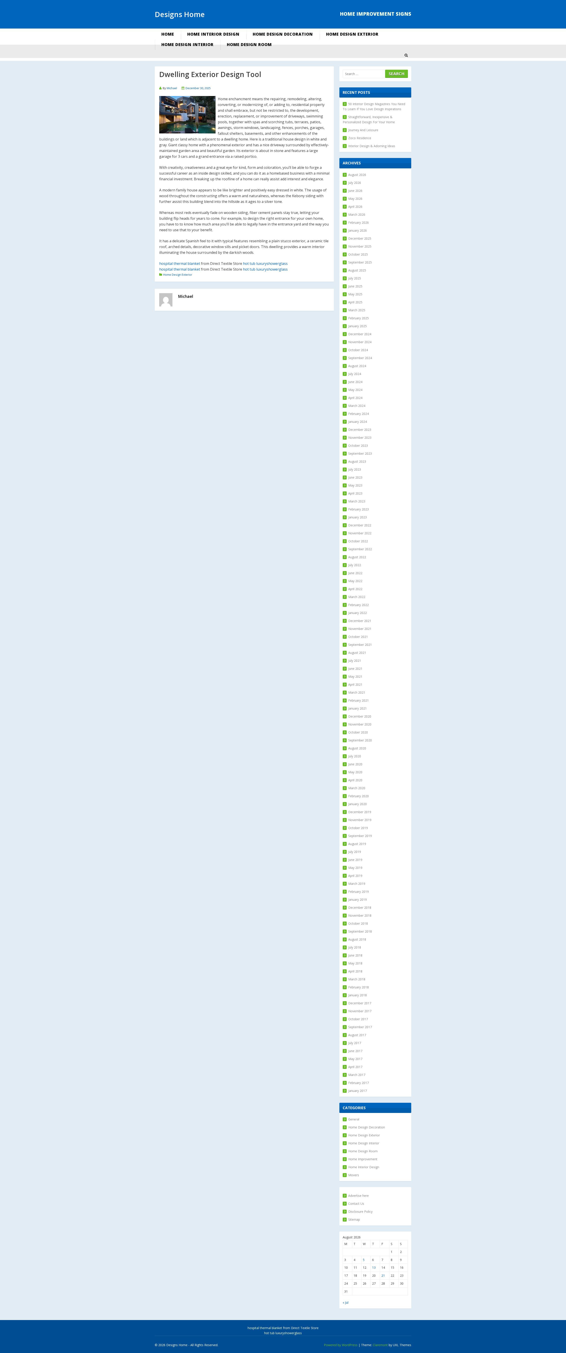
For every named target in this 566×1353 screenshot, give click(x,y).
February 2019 (358, 891)
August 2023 (357, 461)
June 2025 (355, 286)
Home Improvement (362, 1159)
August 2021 (357, 653)
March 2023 (356, 501)
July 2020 (354, 756)
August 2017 (357, 1035)
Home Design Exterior (352, 34)
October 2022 (358, 541)
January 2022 (357, 613)
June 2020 (355, 764)
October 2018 (358, 923)
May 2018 (355, 963)
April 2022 (355, 589)
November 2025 (359, 246)
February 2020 (358, 796)
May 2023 (355, 485)
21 (383, 1275)
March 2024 (356, 406)
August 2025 (357, 270)
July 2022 (354, 565)
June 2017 (355, 1051)
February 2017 (358, 1083)
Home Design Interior (187, 44)
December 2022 (359, 525)
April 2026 (355, 206)
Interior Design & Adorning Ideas (371, 146)
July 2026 (354, 183)
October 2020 (358, 732)
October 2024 (358, 350)
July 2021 (354, 660)
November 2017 (359, 1011)
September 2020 (360, 740)
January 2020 (357, 804)
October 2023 (358, 445)
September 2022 (360, 549)
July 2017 (354, 1043)
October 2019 (358, 828)
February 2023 (358, 509)
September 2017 (360, 1027)
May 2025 (355, 294)
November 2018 (359, 915)
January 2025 (357, 326)
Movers (353, 1175)
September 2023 (360, 453)
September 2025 (360, 262)
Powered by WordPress (341, 1345)
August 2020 (357, 748)
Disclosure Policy (360, 1211)
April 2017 (355, 1067)
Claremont (380, 1345)
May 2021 (355, 676)
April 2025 (355, 302)
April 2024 (355, 398)
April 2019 (355, 876)
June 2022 (355, 573)
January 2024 (357, 422)
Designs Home (180, 14)
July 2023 (354, 469)
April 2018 (355, 971)
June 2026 (355, 191)
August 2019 (357, 844)
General (353, 1119)
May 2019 (355, 868)
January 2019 (357, 899)
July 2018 (354, 947)
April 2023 (355, 493)
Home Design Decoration (283, 34)
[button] (406, 55)
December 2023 (359, 429)
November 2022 (359, 533)
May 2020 (355, 772)
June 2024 (355, 382)
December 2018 (359, 907)
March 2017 (356, 1075)
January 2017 (357, 1091)
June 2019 (355, 860)
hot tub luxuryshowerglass (265, 263)
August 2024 (357, 366)
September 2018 (360, 931)
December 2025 (359, 238)
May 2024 (355, 390)
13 (374, 1267)
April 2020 (355, 780)
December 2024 (359, 334)
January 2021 (357, 708)
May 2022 (355, 581)
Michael (172, 88)
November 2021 (359, 629)
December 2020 (359, 716)
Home (167, 34)
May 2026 (355, 198)
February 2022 (358, 605)
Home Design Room (249, 44)
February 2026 (358, 222)
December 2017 (359, 1003)
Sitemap (354, 1219)
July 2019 (354, 852)
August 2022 (357, 557)
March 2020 (356, 788)
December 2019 (359, 812)
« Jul (345, 1302)
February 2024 (358, 414)
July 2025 (354, 278)
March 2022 (356, 597)
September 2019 (360, 836)
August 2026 (357, 175)
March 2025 (356, 310)
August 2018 (357, 939)
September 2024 (360, 358)
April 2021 (355, 684)
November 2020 (359, 724)
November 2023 (359, 437)
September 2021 (360, 645)
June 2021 (355, 668)
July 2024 (354, 374)
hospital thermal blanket (179, 263)
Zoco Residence (359, 138)
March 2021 (356, 692)
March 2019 (356, 883)
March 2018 (356, 979)
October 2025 (358, 254)
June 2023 (355, 477)
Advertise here (358, 1195)
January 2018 (357, 995)
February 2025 (358, 318)
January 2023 (357, 517)
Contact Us (356, 1203)
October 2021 (358, 637)
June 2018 (355, 955)
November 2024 (359, 342)
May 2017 (355, 1059)
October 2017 (358, 1019)
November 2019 (359, 820)
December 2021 (359, 621)
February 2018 (358, 987)
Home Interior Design (213, 34)
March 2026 (356, 214)
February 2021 (358, 700)
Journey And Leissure (363, 130)
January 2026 (357, 230)
